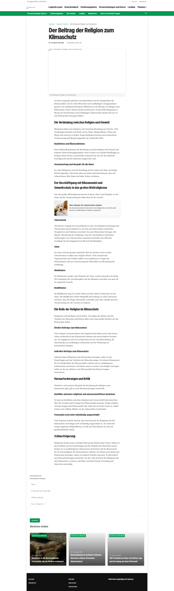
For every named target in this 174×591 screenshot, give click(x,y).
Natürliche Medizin (62, 24)
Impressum (72, 583)
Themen (141, 7)
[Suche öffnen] (145, 13)
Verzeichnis (71, 13)
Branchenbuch (71, 7)
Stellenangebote (88, 7)
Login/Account (55, 7)
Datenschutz (73, 587)
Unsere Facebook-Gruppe (110, 13)
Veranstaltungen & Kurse (37, 13)
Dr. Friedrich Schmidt (56, 43)
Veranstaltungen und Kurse (112, 7)
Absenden (35, 520)
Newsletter (142, 1)
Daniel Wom (120, 579)
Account (134, 1)
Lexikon (131, 7)
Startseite (52, 24)
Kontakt (71, 579)
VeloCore (130, 579)
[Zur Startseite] (31, 7)
